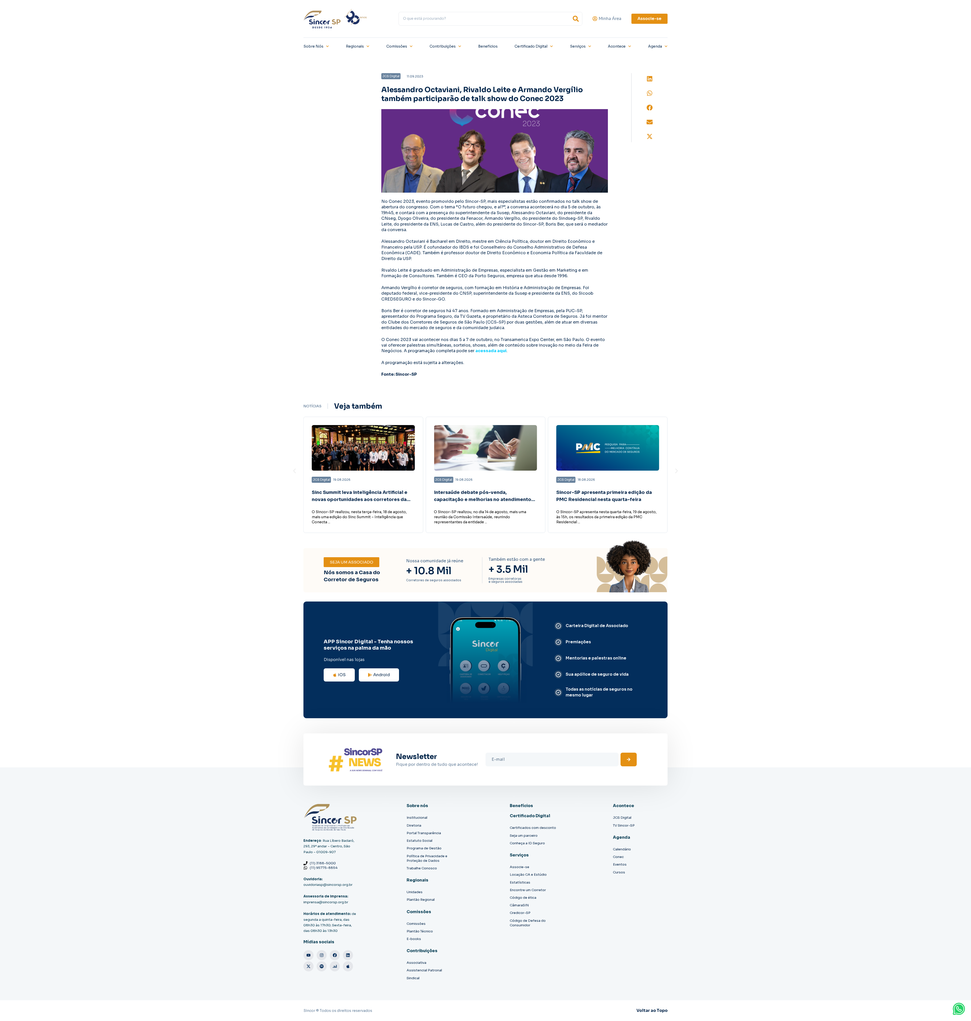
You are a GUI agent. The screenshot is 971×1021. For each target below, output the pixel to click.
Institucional (417, 817)
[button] (650, 79)
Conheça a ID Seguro (527, 843)
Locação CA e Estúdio (528, 874)
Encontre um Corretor (528, 890)
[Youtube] (308, 955)
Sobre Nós (313, 46)
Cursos (619, 872)
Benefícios (488, 46)
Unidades (415, 892)
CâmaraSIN (519, 905)
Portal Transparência (424, 833)
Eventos (620, 864)
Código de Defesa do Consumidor (528, 922)
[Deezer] (335, 966)
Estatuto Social (419, 840)
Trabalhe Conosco (422, 868)
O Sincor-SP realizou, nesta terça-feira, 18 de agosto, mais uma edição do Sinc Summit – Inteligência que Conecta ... (359, 517)
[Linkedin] (348, 955)
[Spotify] (322, 966)
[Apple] (348, 966)
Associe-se (519, 867)
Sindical (413, 978)
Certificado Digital (531, 46)
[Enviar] (629, 759)
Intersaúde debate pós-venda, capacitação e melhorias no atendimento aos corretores (482, 500)
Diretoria (414, 825)
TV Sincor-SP (624, 825)
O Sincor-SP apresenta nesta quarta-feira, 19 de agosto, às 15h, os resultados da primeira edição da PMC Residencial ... (606, 517)
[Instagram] (322, 955)
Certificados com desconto (533, 828)
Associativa (416, 962)
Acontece (617, 46)
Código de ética (523, 897)
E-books (414, 939)
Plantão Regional (421, 899)
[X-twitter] (308, 966)
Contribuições (443, 46)
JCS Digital (622, 817)
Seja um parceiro (524, 835)
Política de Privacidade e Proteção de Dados (427, 858)
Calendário (622, 849)
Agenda (655, 46)
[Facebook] (335, 955)
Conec (618, 857)
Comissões (396, 46)
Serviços (578, 46)
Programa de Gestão (424, 848)
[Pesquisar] (575, 18)
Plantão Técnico (420, 931)
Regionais (355, 46)
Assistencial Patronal (424, 970)
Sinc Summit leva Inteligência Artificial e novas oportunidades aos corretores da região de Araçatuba (359, 500)
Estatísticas (520, 882)
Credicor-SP (520, 913)
